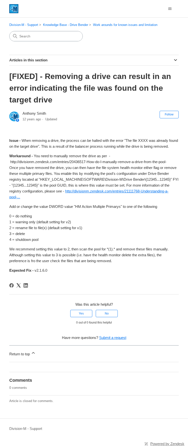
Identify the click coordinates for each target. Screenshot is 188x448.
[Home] (13, 8)
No (107, 313)
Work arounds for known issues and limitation (125, 25)
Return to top (20, 354)
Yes (81, 313)
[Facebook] (11, 285)
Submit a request (112, 338)
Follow (169, 114)
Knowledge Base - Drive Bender (65, 25)
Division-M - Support (23, 25)
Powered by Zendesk (167, 444)
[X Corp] (18, 285)
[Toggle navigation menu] (170, 9)
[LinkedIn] (26, 285)
